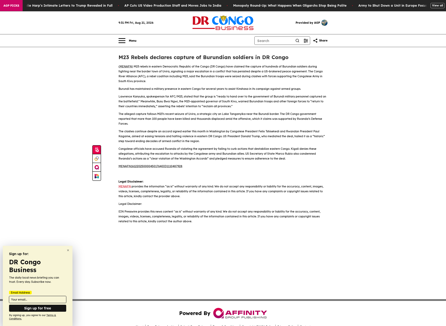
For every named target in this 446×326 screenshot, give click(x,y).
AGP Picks (11, 5)
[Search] (297, 41)
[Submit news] (97, 150)
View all (437, 5)
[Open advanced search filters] (306, 41)
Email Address (20, 292)
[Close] (68, 250)
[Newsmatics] (97, 176)
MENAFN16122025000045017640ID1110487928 (150, 166)
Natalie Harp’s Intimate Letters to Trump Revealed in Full (66, 5)
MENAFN (126, 66)
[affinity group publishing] (97, 167)
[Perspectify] (97, 158)
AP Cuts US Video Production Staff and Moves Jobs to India (172, 5)
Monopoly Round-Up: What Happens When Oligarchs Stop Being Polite (290, 5)
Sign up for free (37, 308)
